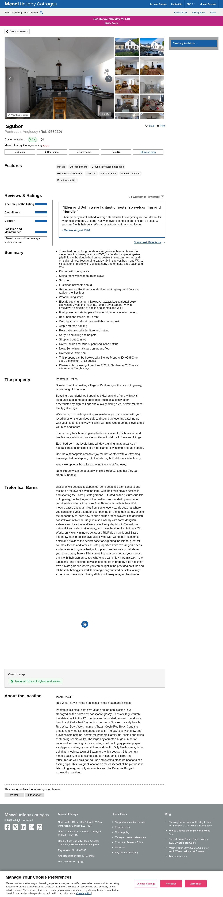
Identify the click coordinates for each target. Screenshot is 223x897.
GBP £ (190, 4)
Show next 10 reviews (147, 242)
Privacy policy (122, 827)
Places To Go (180, 12)
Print (162, 125)
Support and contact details (130, 822)
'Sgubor (14, 126)
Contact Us (176, 4)
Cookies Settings (146, 883)
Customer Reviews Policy (129, 842)
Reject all (171, 883)
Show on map (148, 152)
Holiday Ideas (198, 12)
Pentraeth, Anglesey (33, 131)
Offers (213, 12)
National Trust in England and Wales (37, 681)
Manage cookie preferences (130, 837)
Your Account (209, 4)
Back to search (19, 31)
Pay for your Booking (126, 852)
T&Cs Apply (111, 23)
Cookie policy (122, 832)
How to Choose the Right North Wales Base (189, 832)
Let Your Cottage (158, 4)
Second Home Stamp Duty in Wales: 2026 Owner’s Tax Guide (188, 841)
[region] (111, 884)
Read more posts (177, 856)
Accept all (195, 883)
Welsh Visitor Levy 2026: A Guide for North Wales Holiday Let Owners (188, 849)
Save (151, 125)
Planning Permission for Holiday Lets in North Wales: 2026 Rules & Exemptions (190, 824)
